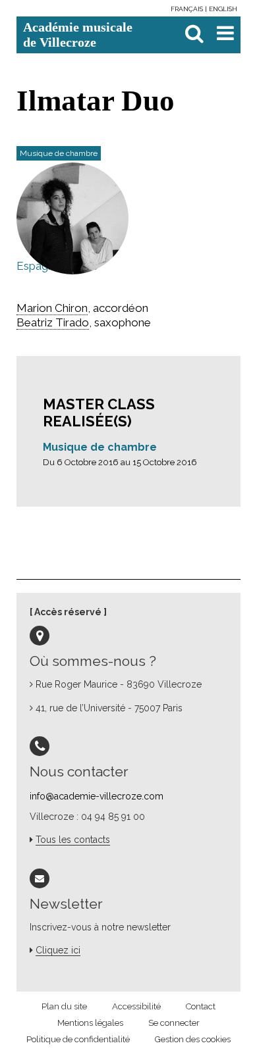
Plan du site (64, 1006)
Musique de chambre (100, 447)
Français (188, 9)
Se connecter (174, 1023)
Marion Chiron (52, 308)
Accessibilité (136, 1006)
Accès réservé (67, 612)
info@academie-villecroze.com (96, 796)
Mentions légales (90, 1023)
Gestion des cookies (193, 1039)
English (223, 9)
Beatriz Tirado (52, 322)
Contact (200, 1006)
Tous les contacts (73, 839)
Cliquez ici (58, 950)
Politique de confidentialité (78, 1039)
